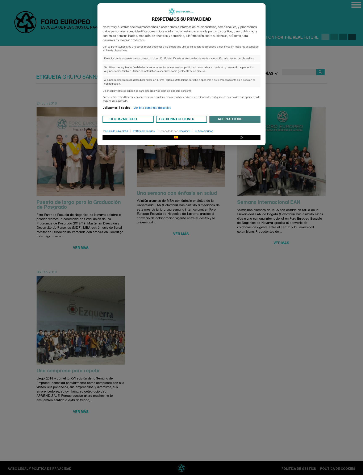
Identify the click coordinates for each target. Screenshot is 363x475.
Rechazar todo (123, 119)
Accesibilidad (205, 131)
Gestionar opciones (176, 119)
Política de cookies (144, 131)
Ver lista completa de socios (152, 107)
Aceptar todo (230, 119)
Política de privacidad (115, 131)
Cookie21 (184, 131)
